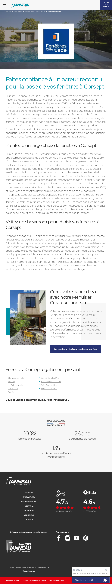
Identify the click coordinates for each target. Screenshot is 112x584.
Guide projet (29, 511)
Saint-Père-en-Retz (49, 385)
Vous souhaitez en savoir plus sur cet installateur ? (37, 399)
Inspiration (28, 506)
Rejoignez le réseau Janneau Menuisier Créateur (28, 532)
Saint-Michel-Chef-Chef (51, 381)
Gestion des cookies (56, 580)
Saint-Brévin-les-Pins (50, 378)
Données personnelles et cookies (34, 580)
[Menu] (4, 4)
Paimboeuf (13, 388)
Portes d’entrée (28, 502)
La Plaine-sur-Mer (15, 385)
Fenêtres (29, 493)
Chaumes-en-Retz (16, 378)
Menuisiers (29, 515)
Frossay (11, 381)
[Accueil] (20, 4)
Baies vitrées (29, 497)
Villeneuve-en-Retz (49, 388)
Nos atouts (29, 520)
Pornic (11, 392)
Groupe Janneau (28, 571)
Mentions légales (12, 580)
